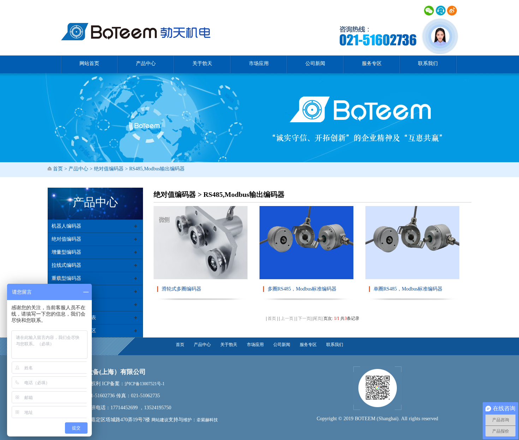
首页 (58, 168)
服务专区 (372, 63)
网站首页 (89, 63)
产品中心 (146, 63)
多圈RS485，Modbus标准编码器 (302, 289)
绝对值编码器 (109, 168)
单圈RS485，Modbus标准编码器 (408, 289)
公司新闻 (315, 63)
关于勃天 (202, 63)
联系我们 (428, 63)
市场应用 (259, 63)
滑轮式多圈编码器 (181, 289)
